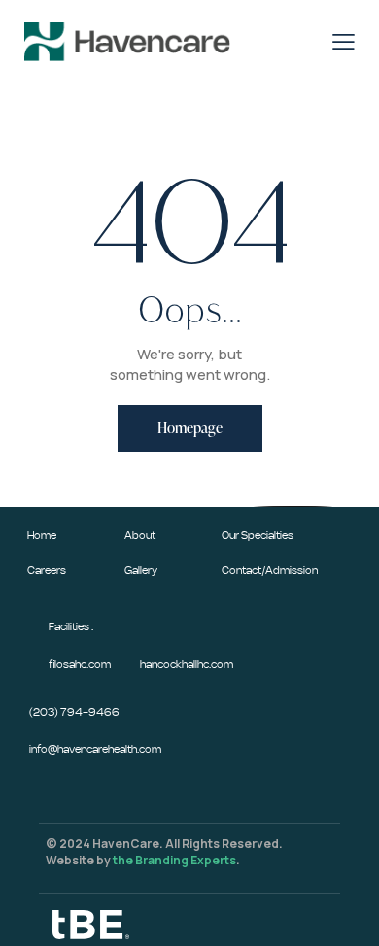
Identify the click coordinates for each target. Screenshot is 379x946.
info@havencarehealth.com (95, 749)
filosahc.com (80, 664)
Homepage (190, 428)
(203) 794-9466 (74, 712)
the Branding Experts (174, 860)
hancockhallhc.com (186, 664)
